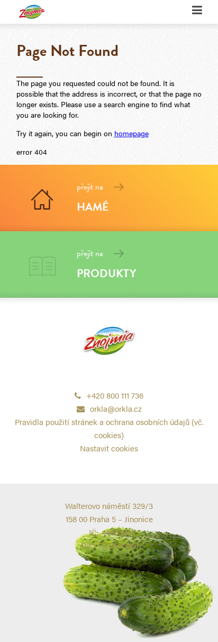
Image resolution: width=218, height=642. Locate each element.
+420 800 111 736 (114, 395)
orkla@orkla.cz (116, 408)
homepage (131, 133)
